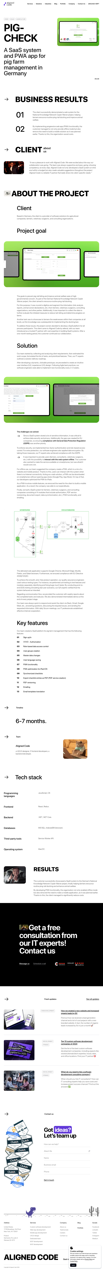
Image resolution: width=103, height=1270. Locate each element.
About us (63, 1227)
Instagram (95, 1236)
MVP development (36, 1241)
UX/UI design (34, 1236)
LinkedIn (95, 1230)
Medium (95, 1239)
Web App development (37, 1230)
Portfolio (80, 1228)
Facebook (95, 1227)
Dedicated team (35, 1239)
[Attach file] (89, 1151)
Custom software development (40, 1227)
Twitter (94, 1233)
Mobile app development (38, 1233)
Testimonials (64, 1230)
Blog (79, 1223)
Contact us (63, 1236)
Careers (62, 1233)
